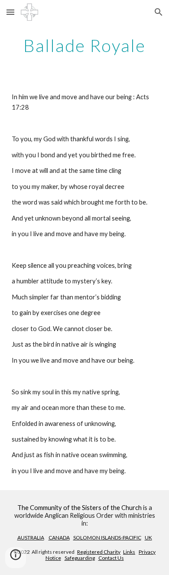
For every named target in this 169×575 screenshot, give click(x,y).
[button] (10, 12)
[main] (84, 45)
